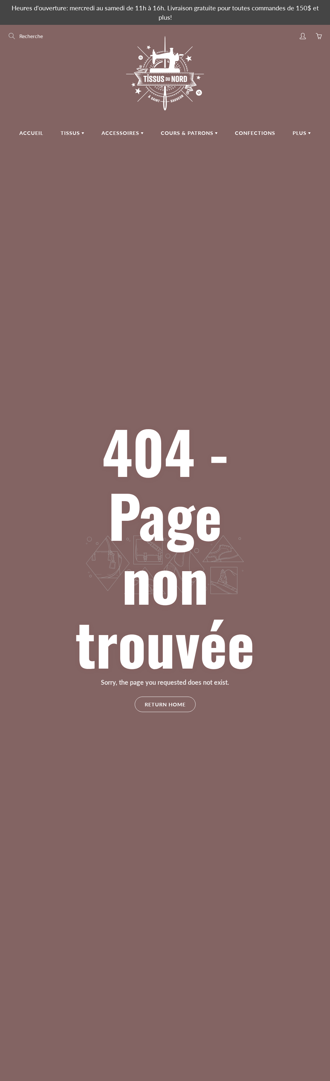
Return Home (165, 704)
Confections (255, 133)
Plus (300, 133)
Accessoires (121, 133)
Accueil (31, 133)
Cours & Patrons (188, 133)
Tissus (71, 133)
